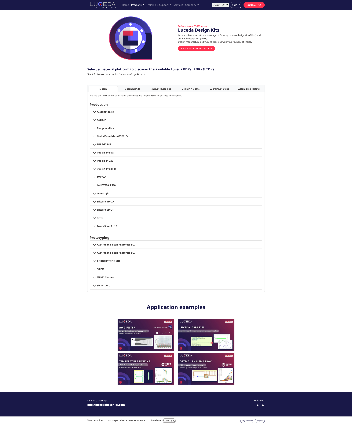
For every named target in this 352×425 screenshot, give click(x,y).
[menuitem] (125, 5)
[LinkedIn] (258, 405)
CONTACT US (254, 4)
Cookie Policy (169, 420)
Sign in (236, 4)
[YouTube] (262, 405)
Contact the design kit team (132, 74)
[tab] (103, 89)
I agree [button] (260, 420)
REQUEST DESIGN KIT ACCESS (196, 48)
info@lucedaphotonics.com (106, 405)
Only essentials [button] (247, 420)
